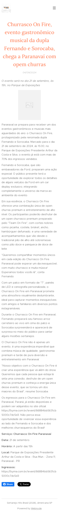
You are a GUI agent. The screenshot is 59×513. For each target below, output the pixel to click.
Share (10, 484)
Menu (54, 8)
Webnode (36, 508)
